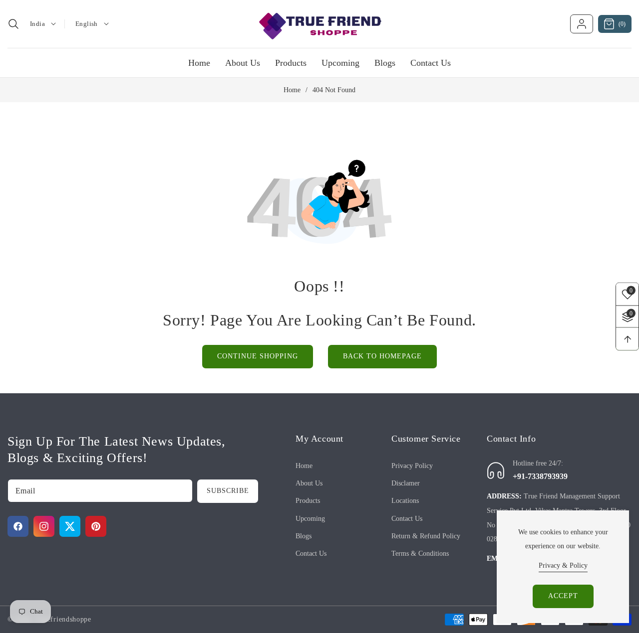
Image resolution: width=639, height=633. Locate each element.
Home (292, 90)
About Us (309, 483)
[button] (13, 24)
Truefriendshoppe (63, 619)
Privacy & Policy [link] (563, 565)
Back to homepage (382, 356)
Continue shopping (257, 356)
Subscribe (228, 490)
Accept (563, 596)
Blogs (304, 536)
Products (308, 500)
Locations (405, 500)
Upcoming (310, 518)
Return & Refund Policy (425, 536)
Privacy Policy (412, 466)
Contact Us (311, 553)
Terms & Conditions (420, 553)
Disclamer (405, 483)
